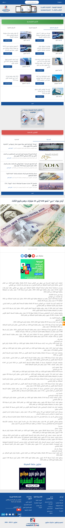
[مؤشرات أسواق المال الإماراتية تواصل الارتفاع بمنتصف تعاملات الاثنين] (57, 48)
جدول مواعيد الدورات (39, 506)
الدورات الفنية (39, 500)
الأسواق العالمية (11, 28)
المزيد (32, 103)
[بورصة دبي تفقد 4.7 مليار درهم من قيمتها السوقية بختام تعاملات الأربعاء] (57, 35)
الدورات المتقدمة (38, 503)
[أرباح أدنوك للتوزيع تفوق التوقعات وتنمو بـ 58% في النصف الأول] (25, 61)
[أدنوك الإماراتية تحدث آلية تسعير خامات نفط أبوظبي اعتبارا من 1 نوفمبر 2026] (57, 78)
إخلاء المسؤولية (59, 506)
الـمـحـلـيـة (49, 139)
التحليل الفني (29, 502)
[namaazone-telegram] (6, 514)
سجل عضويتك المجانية (31, 2)
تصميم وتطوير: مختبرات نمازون (54, 522)
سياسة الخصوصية (59, 508)
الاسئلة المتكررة (59, 503)
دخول (3, 2)
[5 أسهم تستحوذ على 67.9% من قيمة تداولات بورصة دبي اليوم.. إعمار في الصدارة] (25, 48)
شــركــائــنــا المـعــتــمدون (49, 508)
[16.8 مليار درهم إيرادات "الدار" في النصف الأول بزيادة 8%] (25, 78)
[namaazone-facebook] (13, 514)
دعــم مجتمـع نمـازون (49, 512)
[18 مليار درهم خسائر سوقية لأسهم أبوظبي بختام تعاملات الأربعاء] (25, 35)
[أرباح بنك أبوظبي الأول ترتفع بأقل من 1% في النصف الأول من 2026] (57, 91)
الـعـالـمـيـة (17, 139)
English (59, 2)
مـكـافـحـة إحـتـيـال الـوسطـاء (48, 503)
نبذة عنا (61, 500)
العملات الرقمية (28, 510)
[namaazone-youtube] (9, 514)
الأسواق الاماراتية (54, 28)
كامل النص (10, 148)
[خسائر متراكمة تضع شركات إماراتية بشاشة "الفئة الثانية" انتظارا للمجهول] (51, 176)
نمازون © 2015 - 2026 (11, 522)
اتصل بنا (61, 511)
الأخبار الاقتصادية (28, 505)
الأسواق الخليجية (33, 28)
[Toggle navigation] (62, 15)
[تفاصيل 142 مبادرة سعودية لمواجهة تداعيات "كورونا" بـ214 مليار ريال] (51, 186)
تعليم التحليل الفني (27, 507)
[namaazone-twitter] (16, 514)
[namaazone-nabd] (3, 514)
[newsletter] (18, 510)
